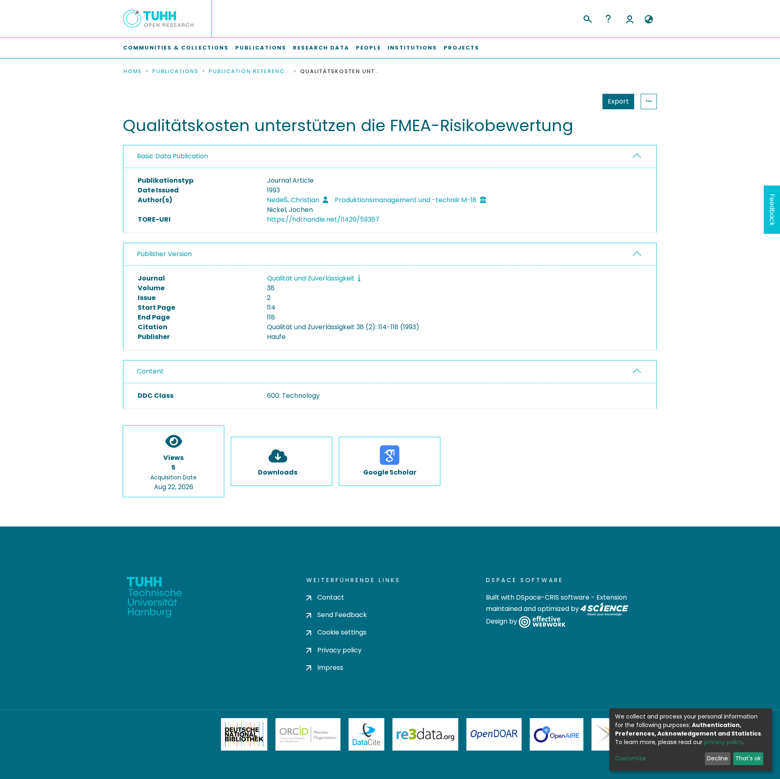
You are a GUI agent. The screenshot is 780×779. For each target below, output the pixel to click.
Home (133, 71)
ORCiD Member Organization (308, 734)
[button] (649, 19)
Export (618, 101)
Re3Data (425, 734)
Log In (629, 18)
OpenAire (556, 734)
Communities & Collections (176, 48)
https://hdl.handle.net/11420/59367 (323, 219)
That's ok (748, 758)
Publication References (249, 71)
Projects (461, 48)
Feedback (772, 210)
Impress (330, 667)
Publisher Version (164, 254)
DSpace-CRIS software (552, 597)
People (368, 48)
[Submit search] (587, 18)
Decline (717, 758)
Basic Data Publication (172, 156)
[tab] (390, 156)
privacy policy (723, 742)
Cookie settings (341, 632)
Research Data (321, 48)
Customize (630, 758)
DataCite (367, 734)
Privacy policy (339, 650)
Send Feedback (342, 614)
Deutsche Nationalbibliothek (244, 734)
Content (150, 371)
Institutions (412, 48)
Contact (330, 597)
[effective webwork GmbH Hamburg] (542, 621)
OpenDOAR (494, 734)
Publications (260, 48)
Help (608, 18)
